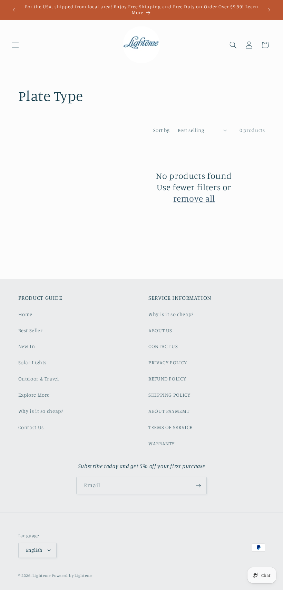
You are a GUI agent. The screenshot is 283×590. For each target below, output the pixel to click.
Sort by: (161, 130)
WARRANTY (161, 443)
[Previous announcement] (13, 9)
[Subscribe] (198, 485)
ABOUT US (160, 330)
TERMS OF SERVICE (170, 427)
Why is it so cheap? (41, 411)
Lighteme (41, 575)
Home (25, 314)
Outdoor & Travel (38, 379)
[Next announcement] (269, 9)
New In (26, 346)
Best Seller (30, 330)
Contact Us (31, 427)
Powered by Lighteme (72, 575)
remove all (194, 198)
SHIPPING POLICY (169, 395)
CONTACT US (163, 346)
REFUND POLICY (167, 379)
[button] (15, 45)
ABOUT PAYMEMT (168, 411)
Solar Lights (32, 362)
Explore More (34, 395)
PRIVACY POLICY (167, 362)
